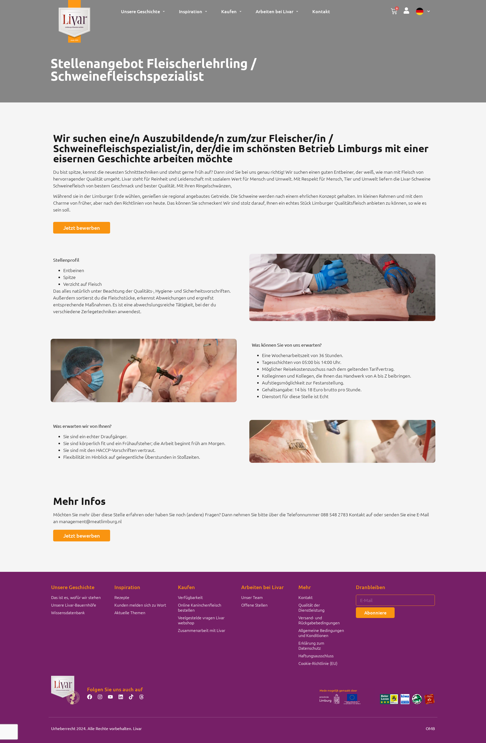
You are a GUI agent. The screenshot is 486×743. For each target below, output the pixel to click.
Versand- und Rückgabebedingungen (319, 620)
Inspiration (190, 11)
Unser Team (252, 597)
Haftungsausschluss (316, 655)
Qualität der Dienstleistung (311, 607)
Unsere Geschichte (140, 11)
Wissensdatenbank (68, 612)
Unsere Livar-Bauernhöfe (73, 604)
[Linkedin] (121, 697)
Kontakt (321, 11)
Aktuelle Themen (129, 612)
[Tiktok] (131, 697)
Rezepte (121, 597)
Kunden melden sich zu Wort (140, 604)
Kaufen (229, 11)
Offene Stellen (254, 604)
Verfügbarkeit (190, 597)
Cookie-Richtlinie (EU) (317, 663)
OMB (430, 728)
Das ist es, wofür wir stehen (76, 597)
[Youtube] (110, 697)
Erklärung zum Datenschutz (311, 645)
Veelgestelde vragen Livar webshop (201, 620)
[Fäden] (141, 697)
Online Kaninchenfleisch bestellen (199, 607)
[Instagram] (100, 697)
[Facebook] (90, 697)
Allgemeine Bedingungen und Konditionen (321, 633)
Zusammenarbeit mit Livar (201, 630)
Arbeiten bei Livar (274, 11)
